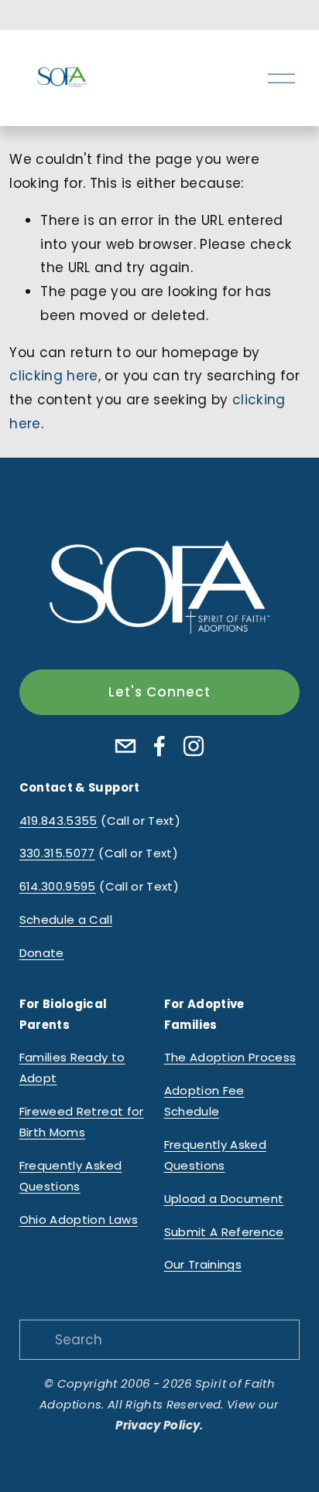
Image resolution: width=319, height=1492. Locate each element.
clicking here (53, 375)
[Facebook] (159, 746)
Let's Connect (159, 692)
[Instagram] (193, 746)
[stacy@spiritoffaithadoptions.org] (125, 746)
